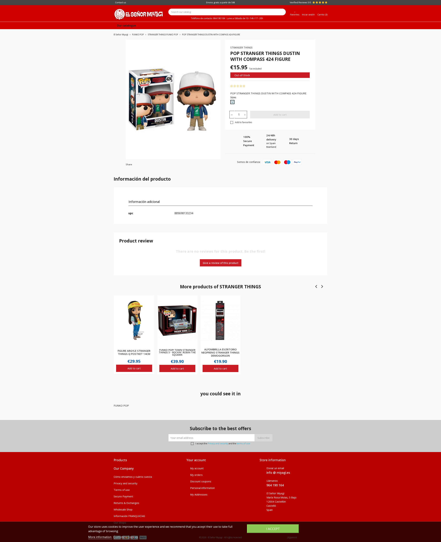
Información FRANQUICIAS (129, 516)
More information (100, 537)
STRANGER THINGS (241, 47)
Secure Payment (123, 496)
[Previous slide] (316, 286)
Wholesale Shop (123, 509)
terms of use (243, 443)
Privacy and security (218, 443)
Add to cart (280, 114)
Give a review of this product (220, 263)
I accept (273, 528)
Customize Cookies (125, 537)
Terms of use (122, 490)
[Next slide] (322, 286)
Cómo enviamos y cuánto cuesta (133, 476)
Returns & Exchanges (126, 503)
